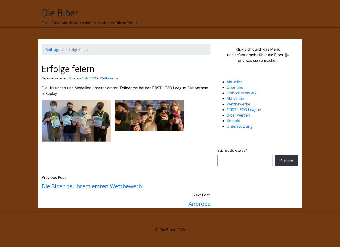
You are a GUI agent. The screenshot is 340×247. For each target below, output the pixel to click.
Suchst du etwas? (232, 150)
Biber (72, 78)
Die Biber (60, 12)
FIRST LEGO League (244, 109)
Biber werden (238, 115)
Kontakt (234, 120)
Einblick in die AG (241, 93)
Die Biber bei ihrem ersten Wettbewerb (92, 186)
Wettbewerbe (109, 78)
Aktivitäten (236, 98)
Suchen (286, 160)
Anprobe (199, 203)
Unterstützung (240, 126)
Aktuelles (235, 81)
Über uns (235, 87)
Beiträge (52, 49)
